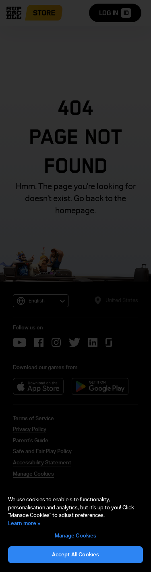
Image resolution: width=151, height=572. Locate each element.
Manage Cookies (76, 535)
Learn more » (24, 523)
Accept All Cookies (75, 554)
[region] (75, 530)
